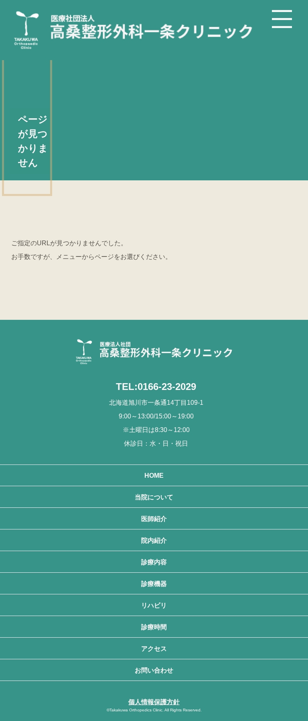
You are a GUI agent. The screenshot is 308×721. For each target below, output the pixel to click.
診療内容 (154, 562)
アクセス (154, 648)
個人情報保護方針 (154, 702)
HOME (154, 475)
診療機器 (154, 583)
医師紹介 (154, 518)
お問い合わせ (154, 670)
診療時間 (154, 627)
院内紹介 (154, 540)
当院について (154, 497)
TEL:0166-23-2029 (156, 386)
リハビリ (154, 605)
